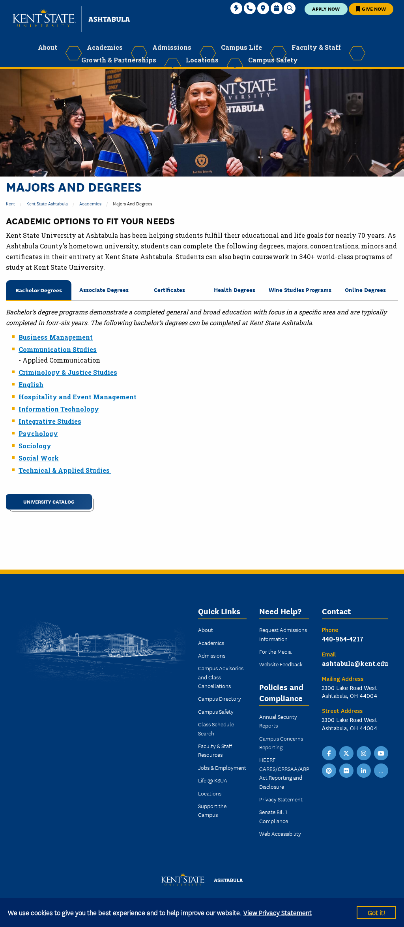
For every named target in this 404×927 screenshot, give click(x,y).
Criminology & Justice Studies (68, 372)
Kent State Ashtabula (47, 203)
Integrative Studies (50, 421)
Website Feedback (281, 664)
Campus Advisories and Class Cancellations (220, 677)
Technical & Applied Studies (65, 470)
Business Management (56, 337)
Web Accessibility (280, 833)
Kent (10, 203)
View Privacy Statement (277, 912)
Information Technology (59, 409)
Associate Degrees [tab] (104, 289)
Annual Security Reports (278, 721)
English (31, 384)
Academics (90, 203)
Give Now (373, 8)
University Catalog (49, 501)
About (205, 629)
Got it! (376, 912)
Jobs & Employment (222, 767)
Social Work (39, 458)
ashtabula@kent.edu (355, 663)
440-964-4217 (342, 639)
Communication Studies (58, 349)
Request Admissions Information (283, 634)
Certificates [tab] (169, 289)
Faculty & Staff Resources (215, 750)
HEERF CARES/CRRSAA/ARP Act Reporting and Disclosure (284, 772)
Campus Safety (216, 711)
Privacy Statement (281, 799)
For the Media (275, 651)
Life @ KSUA (212, 780)
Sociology (35, 446)
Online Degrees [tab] (365, 289)
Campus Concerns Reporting (281, 742)
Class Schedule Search (216, 728)
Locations (209, 793)
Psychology (38, 433)
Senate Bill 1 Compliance (273, 816)
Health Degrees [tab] (234, 289)
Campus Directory (219, 698)
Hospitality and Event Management (78, 397)
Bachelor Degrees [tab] (38, 289)
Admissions (211, 655)
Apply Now (326, 8)
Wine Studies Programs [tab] (300, 289)
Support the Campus (212, 810)
